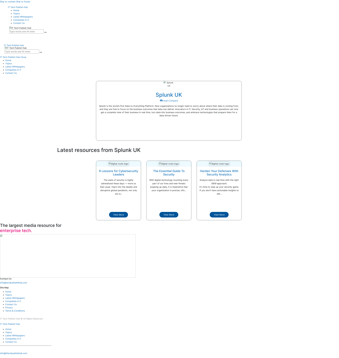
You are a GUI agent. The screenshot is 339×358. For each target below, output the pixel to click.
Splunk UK (169, 95)
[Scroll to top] (1, 356)
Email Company (170, 100)
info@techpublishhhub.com (13, 282)
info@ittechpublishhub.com (13, 353)
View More (118, 214)
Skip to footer (23, 1)
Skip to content (7, 1)
